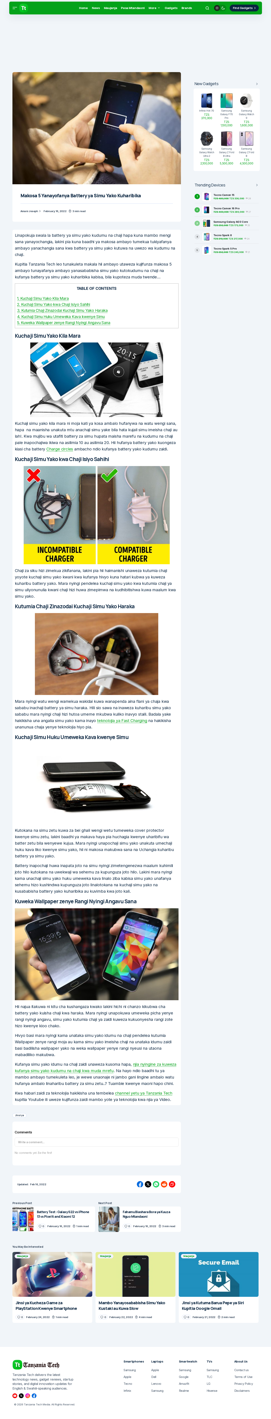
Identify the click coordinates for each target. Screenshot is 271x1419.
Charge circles (59, 449)
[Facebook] (34, 1396)
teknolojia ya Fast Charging (122, 720)
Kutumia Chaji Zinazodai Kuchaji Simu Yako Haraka (62, 310)
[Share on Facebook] (140, 1184)
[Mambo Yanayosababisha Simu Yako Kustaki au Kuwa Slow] (135, 1274)
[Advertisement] (120, 44)
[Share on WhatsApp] (156, 1184)
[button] (15, 8)
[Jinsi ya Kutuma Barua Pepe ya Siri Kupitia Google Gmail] (219, 1274)
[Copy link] (172, 1184)
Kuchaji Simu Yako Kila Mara (43, 298)
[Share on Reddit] (164, 1184)
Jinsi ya (19, 1115)
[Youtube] (15, 1396)
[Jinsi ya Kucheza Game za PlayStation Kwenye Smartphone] (52, 1274)
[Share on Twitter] (148, 1184)
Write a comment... (31, 1142)
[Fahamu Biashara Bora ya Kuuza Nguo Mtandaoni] (109, 1219)
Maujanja (22, 1256)
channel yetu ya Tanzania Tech (143, 1093)
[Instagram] (27, 1396)
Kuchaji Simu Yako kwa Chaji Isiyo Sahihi (53, 304)
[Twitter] (21, 1396)
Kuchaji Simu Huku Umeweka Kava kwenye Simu (61, 316)
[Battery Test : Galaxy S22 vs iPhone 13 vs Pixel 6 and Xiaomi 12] (23, 1219)
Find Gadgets (243, 8)
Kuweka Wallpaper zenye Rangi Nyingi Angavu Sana (63, 322)
